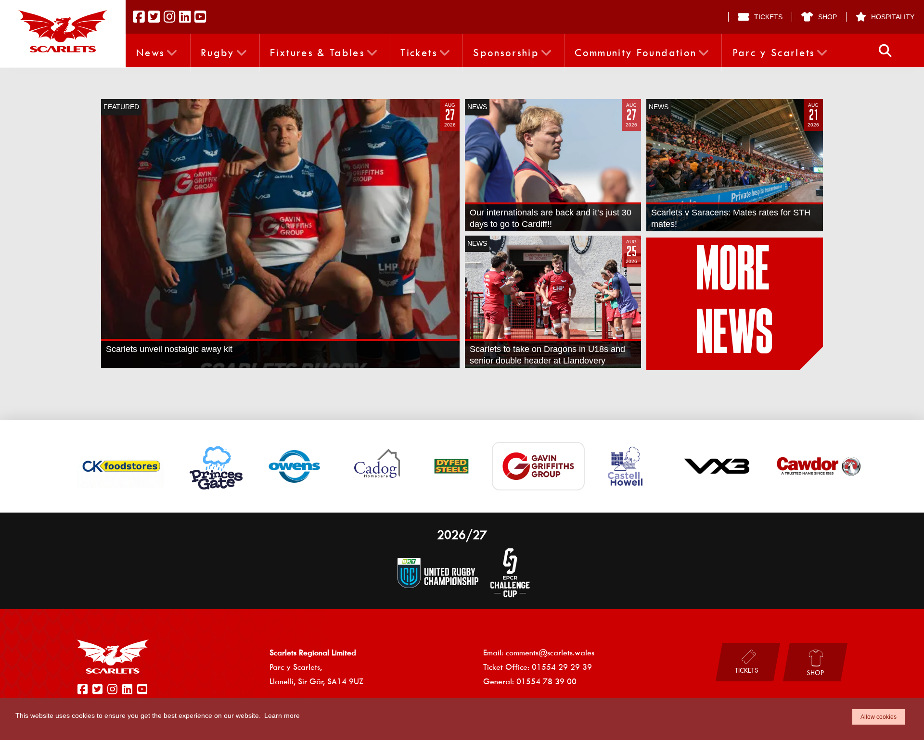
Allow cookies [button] (878, 717)
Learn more (282, 715)
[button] (885, 51)
